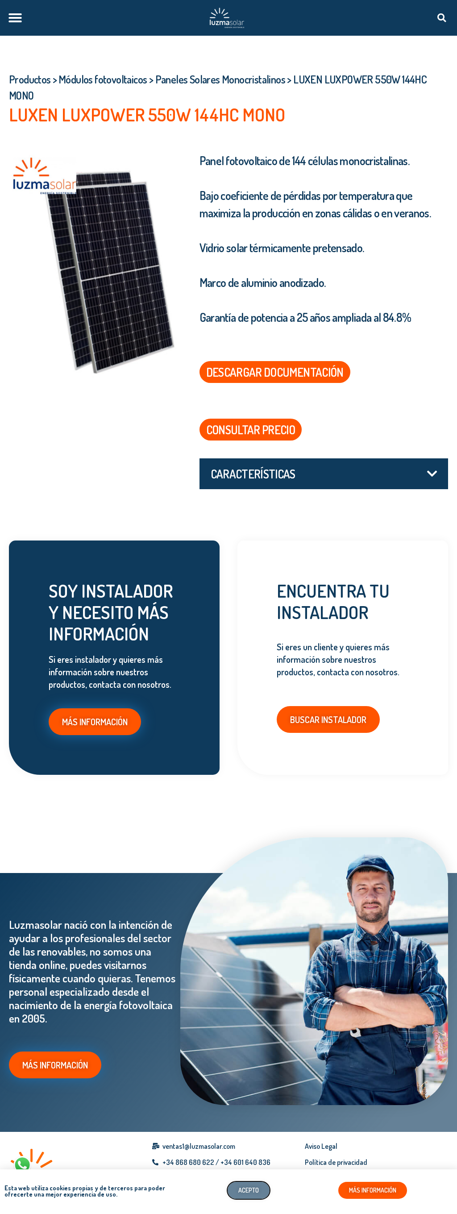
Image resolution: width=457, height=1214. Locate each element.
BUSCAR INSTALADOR (328, 719)
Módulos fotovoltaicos (102, 79)
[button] (15, 18)
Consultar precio (250, 429)
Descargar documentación (275, 372)
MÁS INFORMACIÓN (95, 722)
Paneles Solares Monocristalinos (220, 79)
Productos (30, 79)
